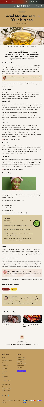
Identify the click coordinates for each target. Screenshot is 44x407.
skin (19, 84)
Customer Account (7, 360)
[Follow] (8, 396)
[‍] (11, 319)
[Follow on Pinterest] (5, 395)
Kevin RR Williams (23, 23)
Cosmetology (22, 11)
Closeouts (4, 363)
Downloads (5, 365)
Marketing (4, 371)
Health (16, 46)
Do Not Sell (5, 376)
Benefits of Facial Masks (10, 258)
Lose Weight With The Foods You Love (32, 325)
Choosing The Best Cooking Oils (12, 169)
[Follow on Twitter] (2, 395)
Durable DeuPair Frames (28, 2)
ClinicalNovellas (22, 342)
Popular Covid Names (7, 325)
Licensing (4, 368)
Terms (3, 373)
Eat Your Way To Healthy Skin (11, 139)
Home (10, 46)
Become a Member (6, 2)
